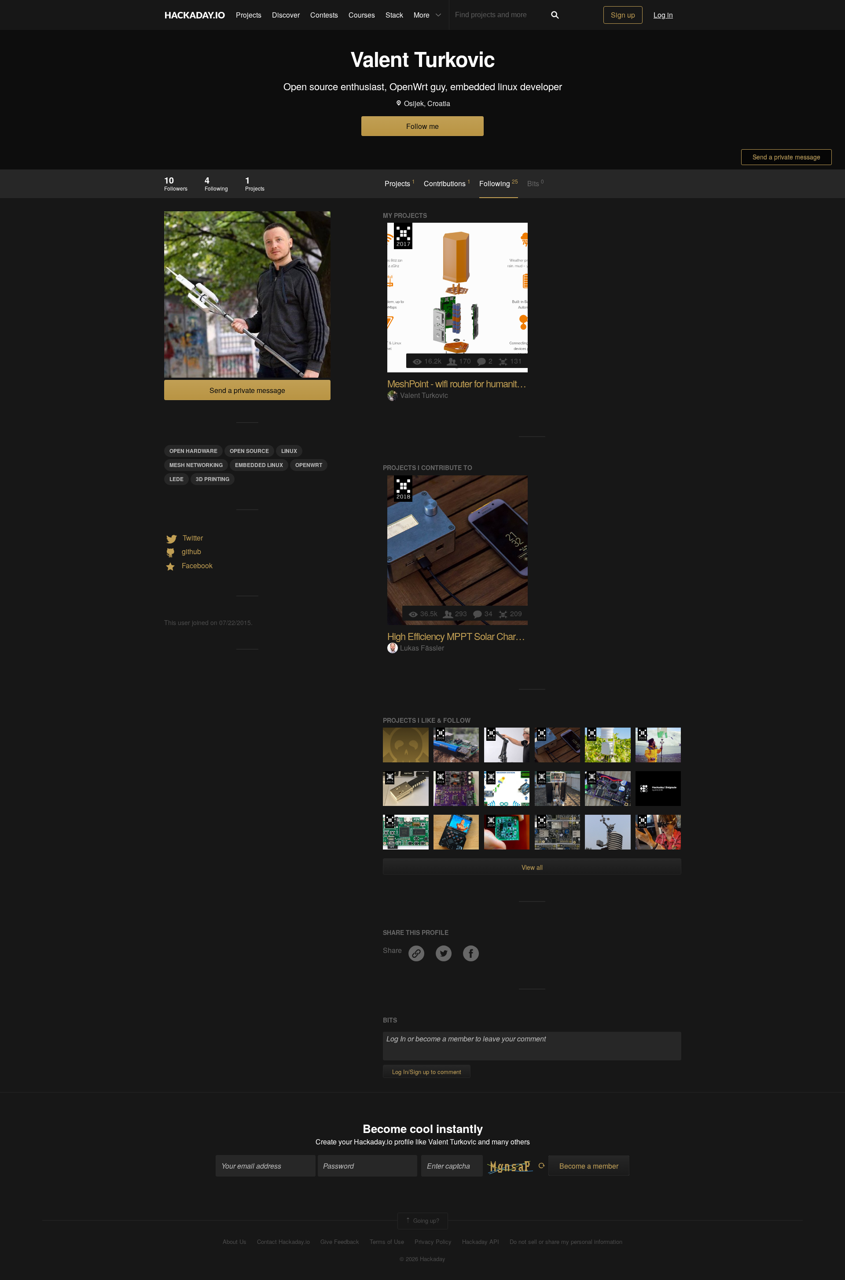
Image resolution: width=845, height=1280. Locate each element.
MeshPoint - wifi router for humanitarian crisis (472, 383)
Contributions (447, 183)
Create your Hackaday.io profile (365, 1142)
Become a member (588, 1166)
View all (532, 867)
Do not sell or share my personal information (566, 1242)
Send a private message (786, 156)
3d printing (212, 479)
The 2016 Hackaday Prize (440, 734)
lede (176, 479)
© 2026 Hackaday (422, 1259)
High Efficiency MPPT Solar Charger (457, 636)
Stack (394, 15)
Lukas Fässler (422, 648)
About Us (234, 1242)
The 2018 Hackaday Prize (403, 488)
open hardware (193, 451)
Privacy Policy (433, 1242)
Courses (362, 15)
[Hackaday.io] (195, 15)
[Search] (555, 15)
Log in (663, 15)
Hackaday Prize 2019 (591, 734)
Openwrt (308, 465)
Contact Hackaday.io (283, 1242)
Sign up (623, 15)
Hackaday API (480, 1242)
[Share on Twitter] (444, 950)
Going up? (425, 1220)
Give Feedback (339, 1242)
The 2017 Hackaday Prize (403, 236)
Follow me (422, 126)
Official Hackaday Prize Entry (440, 777)
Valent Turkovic (424, 395)
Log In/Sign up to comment (426, 1071)
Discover (286, 15)
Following (498, 183)
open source (249, 451)
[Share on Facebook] (471, 950)
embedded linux (259, 465)
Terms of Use (387, 1242)
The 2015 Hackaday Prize (389, 777)
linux (289, 451)
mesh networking (196, 465)
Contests (324, 15)
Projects (248, 15)
